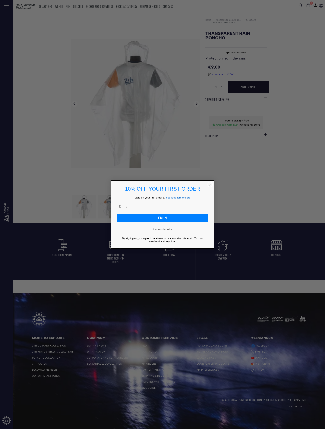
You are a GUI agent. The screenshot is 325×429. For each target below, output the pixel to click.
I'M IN (162, 217)
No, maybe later (162, 229)
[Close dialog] (210, 184)
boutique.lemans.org (178, 197)
